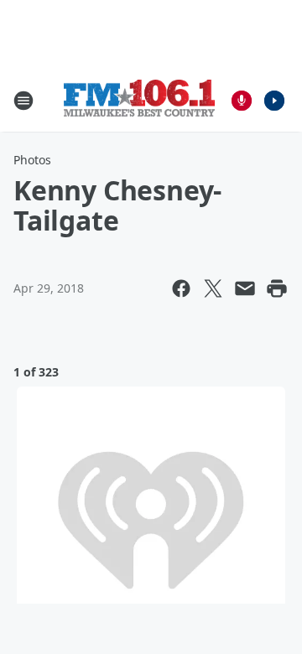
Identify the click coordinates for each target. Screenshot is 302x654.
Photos (32, 160)
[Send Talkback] (242, 101)
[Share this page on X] (213, 288)
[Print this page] (277, 288)
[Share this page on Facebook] (181, 288)
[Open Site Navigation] (23, 101)
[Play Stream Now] (274, 101)
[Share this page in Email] (245, 288)
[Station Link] (139, 100)
